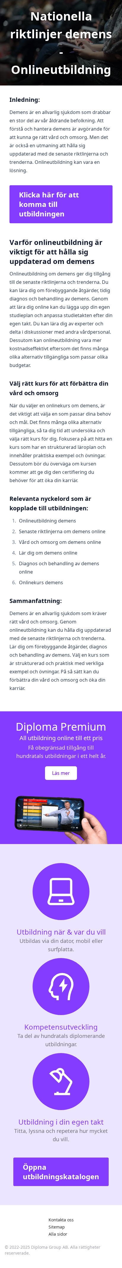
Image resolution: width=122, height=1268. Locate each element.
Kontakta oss (61, 1220)
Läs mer (61, 773)
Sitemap (57, 1227)
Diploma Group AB (49, 1247)
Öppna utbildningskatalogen (61, 1171)
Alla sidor (58, 1234)
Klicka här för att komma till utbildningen (49, 204)
